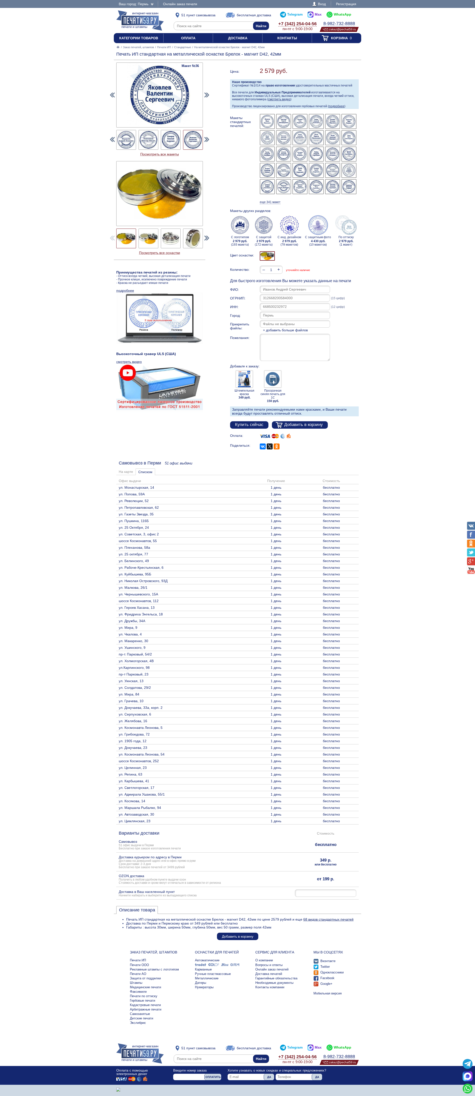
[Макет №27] (300, 186)
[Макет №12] (348, 137)
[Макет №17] (332, 154)
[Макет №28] (316, 186)
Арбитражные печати (145, 1009)
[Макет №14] (283, 154)
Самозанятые (140, 1014)
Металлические (206, 978)
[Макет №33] (126, 140)
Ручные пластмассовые (213, 974)
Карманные (203, 969)
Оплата (188, 38)
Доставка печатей (268, 974)
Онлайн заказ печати (180, 4)
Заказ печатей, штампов (138, 47)
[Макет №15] (300, 154)
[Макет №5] (332, 121)
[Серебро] (267, 256)
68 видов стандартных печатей (328, 919)
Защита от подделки (145, 978)
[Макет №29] (332, 186)
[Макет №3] (300, 121)
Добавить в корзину (303, 424)
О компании (264, 960)
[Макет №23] (332, 170)
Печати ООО (139, 965)
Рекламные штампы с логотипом (154, 969)
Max (318, 14)
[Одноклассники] (277, 446)
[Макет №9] (300, 137)
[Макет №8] (283, 137)
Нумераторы (204, 987)
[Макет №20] (283, 170)
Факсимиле (138, 991)
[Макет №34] (148, 140)
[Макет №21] (300, 170)
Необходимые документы (274, 983)
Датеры (200, 983)
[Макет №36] (193, 140)
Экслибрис (138, 1023)
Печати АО (138, 974)
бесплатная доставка (254, 15)
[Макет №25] (267, 186)
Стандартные (182, 47)
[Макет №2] (283, 121)
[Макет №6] (348, 121)
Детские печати (141, 1018)
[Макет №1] (267, 121)
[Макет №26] (283, 186)
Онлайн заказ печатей (271, 969)
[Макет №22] (316, 170)
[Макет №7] (267, 137)
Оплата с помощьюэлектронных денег (132, 1072)
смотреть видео (279, 99)
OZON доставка (170, 879)
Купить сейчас (249, 424)
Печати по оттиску (143, 996)
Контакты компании (269, 987)
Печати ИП (164, 47)
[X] (270, 446)
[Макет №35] (171, 140)
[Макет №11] (332, 137)
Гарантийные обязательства (276, 978)
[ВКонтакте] (263, 446)
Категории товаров (138, 38)
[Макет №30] (348, 186)
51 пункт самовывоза (198, 15)
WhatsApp (342, 14)
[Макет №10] (316, 137)
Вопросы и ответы (269, 965)
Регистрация (346, 4)
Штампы (136, 983)
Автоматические (207, 960)
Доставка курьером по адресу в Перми (157, 862)
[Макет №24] (348, 170)
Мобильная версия (327, 993)
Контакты (287, 38)
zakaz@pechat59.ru (342, 29)
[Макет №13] (267, 154)
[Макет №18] (348, 154)
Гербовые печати (142, 1000)
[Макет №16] (316, 154)
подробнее (336, 106)
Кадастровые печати (145, 1005)
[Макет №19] (267, 170)
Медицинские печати (145, 987)
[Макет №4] (316, 121)
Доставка (237, 38)
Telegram (295, 14)
